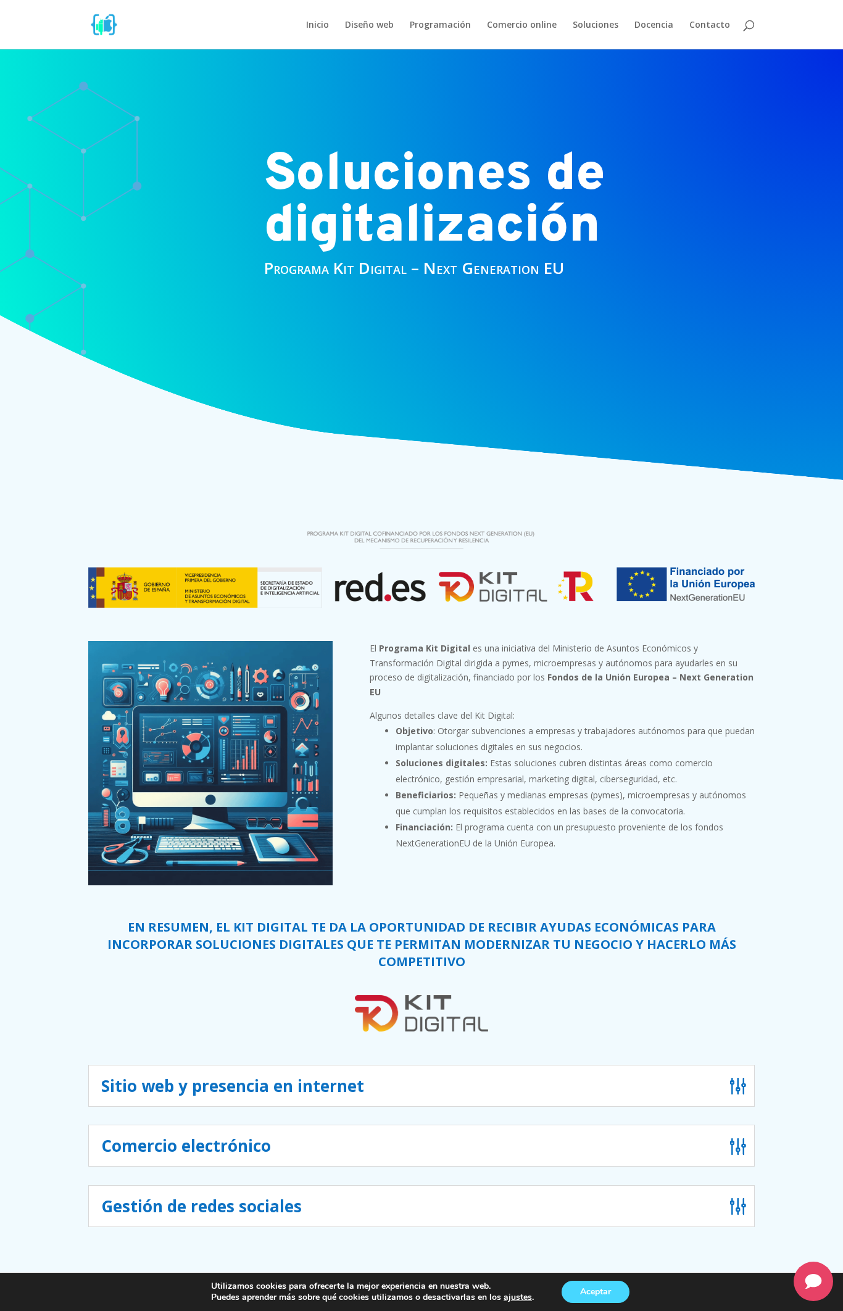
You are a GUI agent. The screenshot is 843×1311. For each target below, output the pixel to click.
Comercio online (522, 25)
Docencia (653, 25)
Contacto (709, 25)
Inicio (317, 25)
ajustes (518, 1297)
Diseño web (369, 25)
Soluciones (595, 25)
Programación (440, 25)
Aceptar (595, 1291)
